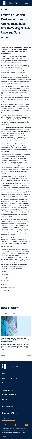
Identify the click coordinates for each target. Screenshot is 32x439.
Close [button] (4, 436)
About (5, 399)
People (5, 373)
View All (5, 313)
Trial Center (8, 390)
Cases (5, 383)
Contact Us (7, 407)
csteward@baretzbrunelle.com (9, 278)
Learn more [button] (22, 432)
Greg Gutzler (12, 162)
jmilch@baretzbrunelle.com (8, 287)
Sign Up (7, 418)
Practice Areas (9, 378)
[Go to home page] (11, 3)
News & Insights (10, 395)
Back (5, 9)
